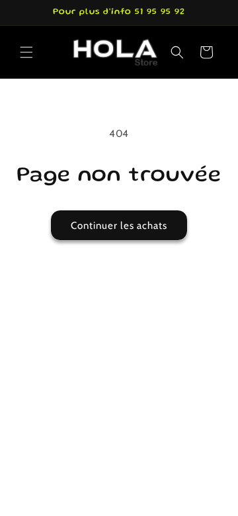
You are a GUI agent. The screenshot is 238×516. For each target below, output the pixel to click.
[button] (26, 52)
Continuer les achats (119, 226)
